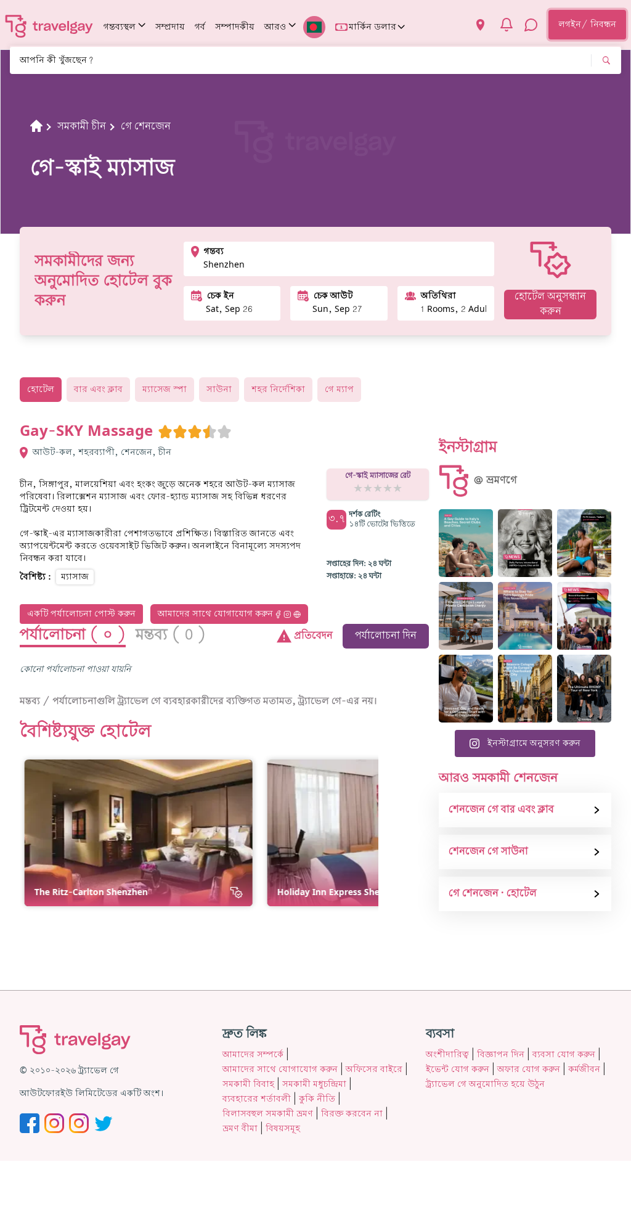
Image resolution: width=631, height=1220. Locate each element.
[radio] (165, 431)
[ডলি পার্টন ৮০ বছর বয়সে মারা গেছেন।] (525, 543)
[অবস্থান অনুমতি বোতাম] (480, 25)
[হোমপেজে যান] (49, 26)
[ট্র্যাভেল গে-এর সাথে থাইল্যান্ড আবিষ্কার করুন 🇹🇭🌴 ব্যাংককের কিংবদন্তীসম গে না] (584, 543)
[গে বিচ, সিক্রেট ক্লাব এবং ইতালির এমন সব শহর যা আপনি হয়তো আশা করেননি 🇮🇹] (466, 543)
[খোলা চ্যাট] (531, 24)
